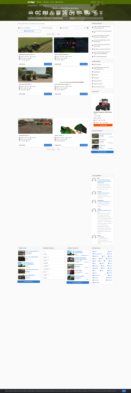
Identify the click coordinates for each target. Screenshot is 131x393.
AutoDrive (96, 75)
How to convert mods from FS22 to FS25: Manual (102, 45)
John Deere (109, 258)
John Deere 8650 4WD (25, 84)
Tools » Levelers (28, 58)
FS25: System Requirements (100, 56)
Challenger (96, 280)
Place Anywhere (79, 264)
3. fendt (46, 257)
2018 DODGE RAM (30, 275)
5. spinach (45, 263)
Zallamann (111, 142)
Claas (95, 258)
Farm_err (86, 262)
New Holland (96, 275)
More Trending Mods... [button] (28, 281)
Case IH (110, 265)
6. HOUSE (46, 266)
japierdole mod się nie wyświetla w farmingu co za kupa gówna (104, 196)
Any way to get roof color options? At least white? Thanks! (103, 205)
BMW (103, 268)
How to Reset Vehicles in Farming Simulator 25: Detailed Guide (101, 36)
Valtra (110, 275)
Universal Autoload (98, 83)
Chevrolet (96, 277)
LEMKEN (96, 268)
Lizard (110, 263)
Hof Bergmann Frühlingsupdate (30, 263)
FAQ (53, 2)
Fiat (95, 270)
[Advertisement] (53, 107)
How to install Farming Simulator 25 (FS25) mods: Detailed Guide (102, 52)
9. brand (46, 275)
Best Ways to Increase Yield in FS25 (102, 49)
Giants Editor (101, 237)
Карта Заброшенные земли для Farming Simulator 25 (101, 68)
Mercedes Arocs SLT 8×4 (105, 134)
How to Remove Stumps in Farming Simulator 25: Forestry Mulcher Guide (104, 181)
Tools (40, 5)
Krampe (102, 263)
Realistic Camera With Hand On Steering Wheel (81, 258)
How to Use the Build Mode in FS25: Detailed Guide (102, 40)
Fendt (95, 251)
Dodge (110, 268)
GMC (111, 261)
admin (34, 56)
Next (58, 34)
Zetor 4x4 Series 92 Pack (32, 269)
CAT (100, 261)
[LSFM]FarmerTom (85, 255)
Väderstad (109, 277)
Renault (110, 270)
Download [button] (47, 64)
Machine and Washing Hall (104, 201)
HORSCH (110, 273)
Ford (95, 263)
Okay (124, 390)
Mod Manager (97, 72)
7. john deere (47, 269)
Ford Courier (102, 139)
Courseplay (96, 77)
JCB (104, 256)
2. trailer (45, 254)
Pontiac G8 (102, 145)
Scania (95, 273)
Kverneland (109, 280)
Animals (110, 253)
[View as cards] (87, 28)
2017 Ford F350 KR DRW (32, 257)
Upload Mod (60, 2)
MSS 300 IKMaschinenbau (62, 54)
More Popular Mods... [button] (102, 151)
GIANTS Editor (78, 270)
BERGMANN (96, 282)
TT (105, 261)
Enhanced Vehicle (98, 80)
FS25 (21, 58)
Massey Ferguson (97, 253)
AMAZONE (96, 256)
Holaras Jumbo (59, 135)
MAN (102, 270)
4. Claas (46, 260)
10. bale (45, 278)
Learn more (118, 390)
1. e (44, 251)
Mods (40, 2)
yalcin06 (111, 136)
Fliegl (95, 261)
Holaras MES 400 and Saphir (62, 84)
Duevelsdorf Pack (24, 135)
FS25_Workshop (97, 64)
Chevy (110, 256)
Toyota (101, 258)
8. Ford (45, 272)
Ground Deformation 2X (99, 86)
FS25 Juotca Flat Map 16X (32, 251)
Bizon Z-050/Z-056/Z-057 (104, 193)
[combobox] (29, 28)
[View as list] (84, 28)
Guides (47, 2)
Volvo (103, 265)
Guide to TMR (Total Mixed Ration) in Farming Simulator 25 (102, 27)
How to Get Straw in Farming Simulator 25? (103, 31)
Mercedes (96, 265)
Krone (110, 251)
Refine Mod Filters (29, 31)
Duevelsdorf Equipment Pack (27, 54)
